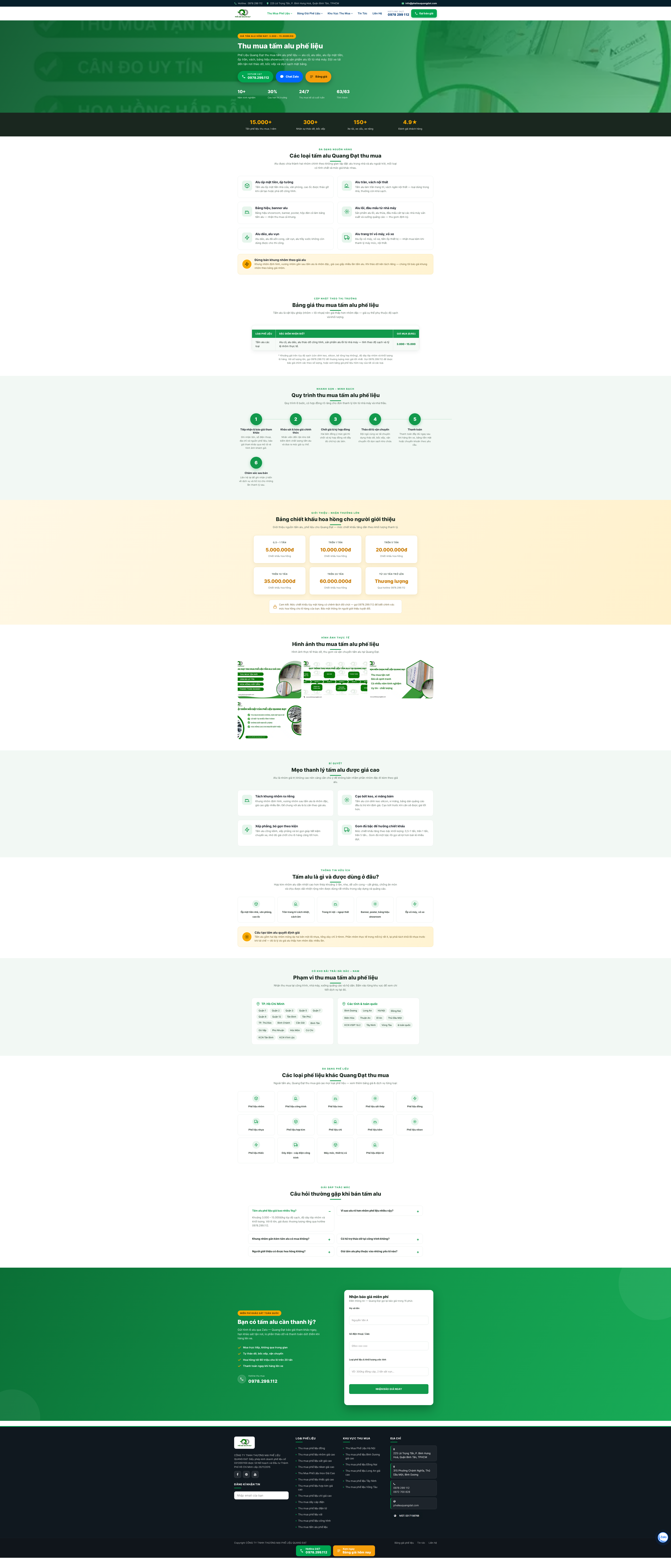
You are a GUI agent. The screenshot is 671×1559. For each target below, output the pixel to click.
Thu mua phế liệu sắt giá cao (315, 1460)
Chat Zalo (292, 76)
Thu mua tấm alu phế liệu (312, 1527)
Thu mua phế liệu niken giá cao (316, 1467)
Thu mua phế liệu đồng (311, 1448)
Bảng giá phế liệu (404, 1542)
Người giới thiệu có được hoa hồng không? (278, 1251)
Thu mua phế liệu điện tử (312, 1508)
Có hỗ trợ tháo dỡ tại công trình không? (365, 1238)
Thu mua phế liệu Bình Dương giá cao (362, 1456)
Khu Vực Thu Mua (339, 13)
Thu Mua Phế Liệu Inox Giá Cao (316, 1473)
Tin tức (421, 1542)
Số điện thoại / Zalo (359, 1333)
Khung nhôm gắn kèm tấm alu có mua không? (280, 1238)
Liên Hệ (377, 13)
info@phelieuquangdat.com (421, 3)
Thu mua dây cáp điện (311, 1502)
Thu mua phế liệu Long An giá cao (362, 1472)
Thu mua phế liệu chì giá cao (315, 1495)
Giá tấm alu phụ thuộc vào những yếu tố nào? (369, 1251)
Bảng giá (321, 76)
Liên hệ (433, 1542)
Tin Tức (362, 13)
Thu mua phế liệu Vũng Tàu (361, 1487)
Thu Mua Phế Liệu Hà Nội (360, 1448)
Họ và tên (354, 1308)
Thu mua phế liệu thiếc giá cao (316, 1479)
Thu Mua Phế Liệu (278, 13)
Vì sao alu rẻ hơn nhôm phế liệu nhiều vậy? (367, 1210)
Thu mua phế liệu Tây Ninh (361, 1480)
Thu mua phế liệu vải (310, 1514)
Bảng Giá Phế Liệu (308, 13)
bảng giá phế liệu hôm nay (348, 362)
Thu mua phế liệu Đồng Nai (361, 1464)
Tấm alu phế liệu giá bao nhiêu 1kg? (274, 1210)
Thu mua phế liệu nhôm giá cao (316, 1454)
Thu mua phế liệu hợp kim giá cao (315, 1487)
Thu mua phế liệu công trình (314, 1520)
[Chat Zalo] (663, 1537)
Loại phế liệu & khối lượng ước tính (367, 1359)
